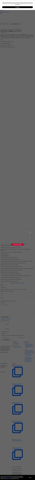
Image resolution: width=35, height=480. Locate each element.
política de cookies (9, 477)
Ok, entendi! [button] (17, 7)
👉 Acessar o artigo (17, 244)
